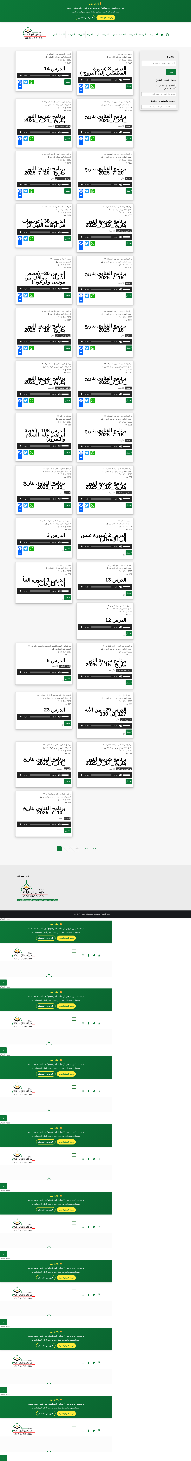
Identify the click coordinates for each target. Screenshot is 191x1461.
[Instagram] (167, 34)
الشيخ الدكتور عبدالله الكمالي (59, 57)
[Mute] (59, 75)
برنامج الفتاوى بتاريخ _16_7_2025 (105, 433)
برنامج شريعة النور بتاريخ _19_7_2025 (106, 223)
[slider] (65, 75)
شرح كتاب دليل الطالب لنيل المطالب (56, 521)
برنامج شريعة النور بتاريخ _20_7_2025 (44, 171)
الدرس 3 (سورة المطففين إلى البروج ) (103, 71)
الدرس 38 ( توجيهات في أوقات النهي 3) (43, 223)
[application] (44, 75)
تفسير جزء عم (126, 54)
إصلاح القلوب (65, 666)
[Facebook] (157, 34)
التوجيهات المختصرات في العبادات (57, 206)
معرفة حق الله (65, 416)
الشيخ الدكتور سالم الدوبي (60, 157)
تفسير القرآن (126, 695)
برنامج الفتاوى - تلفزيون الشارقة (119, 102)
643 (76, 849)
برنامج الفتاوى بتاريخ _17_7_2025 (105, 380)
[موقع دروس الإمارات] (33, 30)
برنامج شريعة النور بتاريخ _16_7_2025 (106, 485)
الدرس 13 (115, 580)
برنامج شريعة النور (63, 126)
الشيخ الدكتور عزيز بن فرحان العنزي (117, 105)
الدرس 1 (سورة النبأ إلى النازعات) (44, 582)
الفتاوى (128, 126)
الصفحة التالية (89, 849)
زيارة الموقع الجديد (106, 17)
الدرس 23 (54, 710)
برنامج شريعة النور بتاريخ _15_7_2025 (106, 662)
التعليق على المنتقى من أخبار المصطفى (55, 695)
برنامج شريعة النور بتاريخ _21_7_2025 (44, 118)
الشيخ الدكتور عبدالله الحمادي (59, 105)
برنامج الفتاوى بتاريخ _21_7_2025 (105, 118)
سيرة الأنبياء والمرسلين (61, 259)
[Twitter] (162, 34)
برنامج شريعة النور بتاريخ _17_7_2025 (44, 380)
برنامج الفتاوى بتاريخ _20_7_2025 (105, 171)
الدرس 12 (115, 620)
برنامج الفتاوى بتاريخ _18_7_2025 (105, 328)
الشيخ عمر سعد (64, 209)
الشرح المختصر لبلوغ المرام (60, 54)
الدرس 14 (54, 68)
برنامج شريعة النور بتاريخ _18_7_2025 (44, 328)
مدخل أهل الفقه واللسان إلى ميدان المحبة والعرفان (50, 646)
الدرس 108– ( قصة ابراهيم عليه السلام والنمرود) (45, 435)
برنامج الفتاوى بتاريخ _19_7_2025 (105, 275)
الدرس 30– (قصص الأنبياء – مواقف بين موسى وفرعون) (44, 277)
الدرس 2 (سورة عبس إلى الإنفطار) (103, 537)
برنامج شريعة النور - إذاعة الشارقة (57, 102)
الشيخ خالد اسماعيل (63, 649)
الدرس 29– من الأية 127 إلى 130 (105, 712)
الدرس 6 (56, 660)
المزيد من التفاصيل (85, 18)
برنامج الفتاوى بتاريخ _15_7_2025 (44, 485)
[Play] (20, 75)
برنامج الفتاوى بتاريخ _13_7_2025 (44, 810)
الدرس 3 (56, 535)
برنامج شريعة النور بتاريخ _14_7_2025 (106, 761)
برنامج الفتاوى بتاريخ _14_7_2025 (44, 761)
